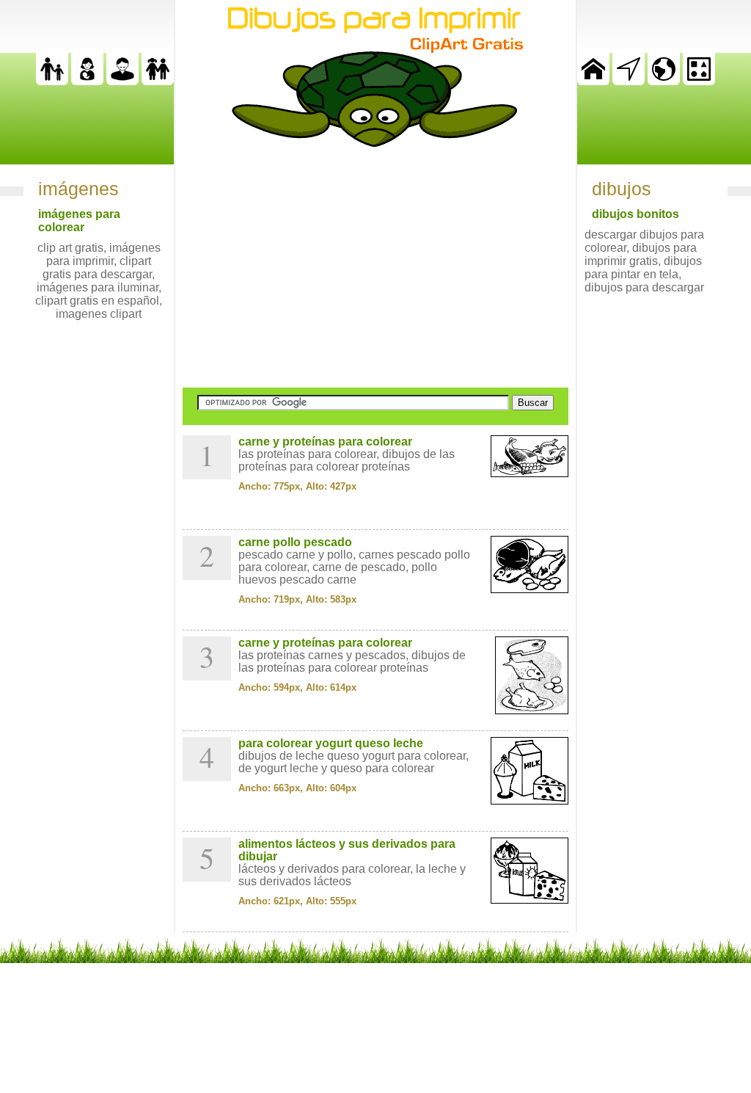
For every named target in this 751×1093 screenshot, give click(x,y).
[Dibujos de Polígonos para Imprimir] (699, 81)
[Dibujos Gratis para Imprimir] (593, 81)
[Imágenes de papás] (122, 81)
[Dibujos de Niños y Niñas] (158, 81)
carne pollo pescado (295, 542)
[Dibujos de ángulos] (628, 81)
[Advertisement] (375, 267)
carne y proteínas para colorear (325, 441)
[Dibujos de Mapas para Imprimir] (664, 81)
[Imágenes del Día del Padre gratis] (52, 81)
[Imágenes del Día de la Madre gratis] (87, 81)
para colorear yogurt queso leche (330, 743)
